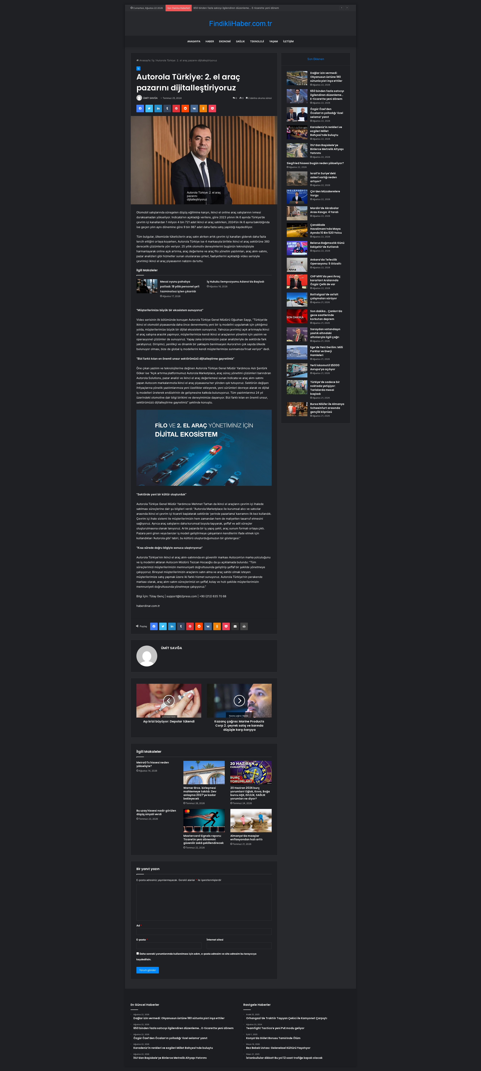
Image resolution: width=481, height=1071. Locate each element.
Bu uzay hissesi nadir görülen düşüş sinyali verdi (156, 812)
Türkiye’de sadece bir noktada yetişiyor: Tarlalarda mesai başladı (325, 388)
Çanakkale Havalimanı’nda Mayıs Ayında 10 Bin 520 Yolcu (326, 229)
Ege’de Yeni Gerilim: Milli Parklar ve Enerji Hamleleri (326, 351)
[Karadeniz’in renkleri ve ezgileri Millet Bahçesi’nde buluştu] (297, 132)
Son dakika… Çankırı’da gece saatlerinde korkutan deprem (326, 315)
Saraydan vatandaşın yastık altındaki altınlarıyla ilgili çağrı (325, 333)
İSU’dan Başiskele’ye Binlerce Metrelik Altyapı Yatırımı (327, 149)
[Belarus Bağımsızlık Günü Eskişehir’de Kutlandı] (297, 248)
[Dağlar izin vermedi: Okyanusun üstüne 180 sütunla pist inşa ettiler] (297, 78)
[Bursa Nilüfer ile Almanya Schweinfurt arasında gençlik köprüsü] (297, 409)
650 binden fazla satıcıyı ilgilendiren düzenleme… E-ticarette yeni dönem (327, 95)
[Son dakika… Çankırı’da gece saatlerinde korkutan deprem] (297, 316)
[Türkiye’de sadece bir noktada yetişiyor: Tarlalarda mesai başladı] (297, 387)
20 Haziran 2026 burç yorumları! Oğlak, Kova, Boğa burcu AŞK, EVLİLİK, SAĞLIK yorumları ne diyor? (250, 793)
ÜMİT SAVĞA (150, 98)
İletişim (288, 41)
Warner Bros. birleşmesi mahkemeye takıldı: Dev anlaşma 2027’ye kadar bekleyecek (199, 793)
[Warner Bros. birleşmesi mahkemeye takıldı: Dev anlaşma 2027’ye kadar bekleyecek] (204, 772)
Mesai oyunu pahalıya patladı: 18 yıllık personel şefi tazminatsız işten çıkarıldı (179, 286)
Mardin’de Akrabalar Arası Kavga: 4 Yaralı (324, 210)
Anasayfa (193, 41)
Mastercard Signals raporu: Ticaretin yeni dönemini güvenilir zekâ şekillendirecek (203, 839)
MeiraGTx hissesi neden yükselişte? (152, 764)
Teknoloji (257, 41)
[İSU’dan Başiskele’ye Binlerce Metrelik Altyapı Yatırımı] (297, 150)
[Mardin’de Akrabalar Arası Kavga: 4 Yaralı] (297, 213)
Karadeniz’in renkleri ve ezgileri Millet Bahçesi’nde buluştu (326, 131)
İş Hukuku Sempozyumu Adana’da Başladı (235, 281)
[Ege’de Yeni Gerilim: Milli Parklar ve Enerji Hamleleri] (297, 352)
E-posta (142, 939)
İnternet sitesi (215, 939)
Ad (139, 925)
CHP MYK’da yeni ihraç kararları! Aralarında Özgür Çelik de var (325, 280)
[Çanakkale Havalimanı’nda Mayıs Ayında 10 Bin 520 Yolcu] (297, 230)
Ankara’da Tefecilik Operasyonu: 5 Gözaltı (325, 261)
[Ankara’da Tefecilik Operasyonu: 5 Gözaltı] (297, 265)
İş (153, 60)
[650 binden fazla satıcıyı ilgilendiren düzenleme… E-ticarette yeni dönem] (297, 96)
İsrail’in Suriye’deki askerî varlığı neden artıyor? (323, 177)
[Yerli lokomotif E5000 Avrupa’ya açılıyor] (297, 370)
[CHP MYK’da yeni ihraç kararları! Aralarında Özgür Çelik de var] (297, 281)
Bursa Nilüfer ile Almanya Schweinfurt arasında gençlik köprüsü (327, 408)
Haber (210, 41)
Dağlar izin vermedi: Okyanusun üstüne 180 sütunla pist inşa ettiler (326, 77)
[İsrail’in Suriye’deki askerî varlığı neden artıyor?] (297, 178)
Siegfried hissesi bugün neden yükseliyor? (315, 163)
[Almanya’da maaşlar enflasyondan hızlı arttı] (251, 820)
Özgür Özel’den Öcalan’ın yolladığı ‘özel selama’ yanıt (224, 7)
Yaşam (273, 41)
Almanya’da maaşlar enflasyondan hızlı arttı (246, 837)
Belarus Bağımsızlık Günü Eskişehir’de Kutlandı (327, 245)
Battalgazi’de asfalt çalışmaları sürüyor (324, 296)
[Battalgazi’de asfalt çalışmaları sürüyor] (297, 300)
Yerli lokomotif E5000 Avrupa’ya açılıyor (325, 367)
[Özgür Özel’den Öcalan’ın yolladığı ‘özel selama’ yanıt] (297, 114)
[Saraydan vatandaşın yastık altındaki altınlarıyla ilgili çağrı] (297, 334)
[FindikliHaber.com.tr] (240, 23)
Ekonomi (225, 41)
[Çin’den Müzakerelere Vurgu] (297, 196)
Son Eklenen (315, 59)
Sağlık (240, 41)
